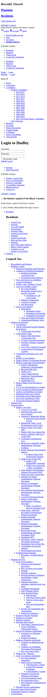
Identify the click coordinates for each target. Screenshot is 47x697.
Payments (10, 40)
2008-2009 (20, 105)
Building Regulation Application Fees (29, 274)
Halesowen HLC (28, 378)
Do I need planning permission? (28, 659)
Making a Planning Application (28, 640)
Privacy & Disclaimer (14, 181)
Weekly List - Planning (25, 653)
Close (3, 21)
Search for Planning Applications (29, 631)
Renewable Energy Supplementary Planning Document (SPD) (30, 532)
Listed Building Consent (35, 671)
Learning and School (19, 233)
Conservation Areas (24, 334)
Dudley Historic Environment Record (31, 360)
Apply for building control (26, 287)
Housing (14, 242)
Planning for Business (29, 613)
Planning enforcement (24, 622)
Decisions (10, 126)
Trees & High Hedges (29, 593)
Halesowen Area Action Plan (32, 474)
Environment (16, 229)
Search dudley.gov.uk (14, 35)
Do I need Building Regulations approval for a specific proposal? (31, 291)
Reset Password (12, 170)
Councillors (10, 85)
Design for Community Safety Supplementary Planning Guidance (33, 445)
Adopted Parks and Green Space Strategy (31, 413)
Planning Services (18, 560)
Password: (5, 154)
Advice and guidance (24, 307)
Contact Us (10, 189)
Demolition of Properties (35, 313)
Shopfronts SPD (27, 537)
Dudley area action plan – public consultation (35, 467)
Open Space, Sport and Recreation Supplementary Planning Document (31, 512)
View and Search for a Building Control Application (28, 281)
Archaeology (21, 325)
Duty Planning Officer (30, 591)
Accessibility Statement (15, 185)
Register (4, 74)
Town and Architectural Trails (28, 398)
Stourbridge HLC (28, 381)
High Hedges (31, 595)
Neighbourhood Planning (26, 553)
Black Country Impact (20, 247)
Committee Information (30, 589)
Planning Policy (17, 405)
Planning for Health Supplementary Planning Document (30, 479)
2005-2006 (20, 112)
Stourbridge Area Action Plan (32, 544)
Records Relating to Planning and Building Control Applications (32, 577)
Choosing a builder (28, 302)
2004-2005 (20, 114)
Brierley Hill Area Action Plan (33, 432)
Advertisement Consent (35, 665)
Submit (4, 161)
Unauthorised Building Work (32, 320)
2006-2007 (20, 110)
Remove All (11, 21)
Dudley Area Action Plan (31, 459)
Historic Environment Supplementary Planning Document (30, 485)
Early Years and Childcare (21, 245)
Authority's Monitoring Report (33, 416)
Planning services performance (28, 687)
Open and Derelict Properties (32, 318)
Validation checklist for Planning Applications (30, 675)
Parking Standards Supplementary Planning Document (30, 519)
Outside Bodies (12, 130)
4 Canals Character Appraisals (33, 340)
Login (12, 74)
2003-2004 (20, 117)
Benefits (14, 225)
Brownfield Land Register (21, 264)
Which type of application (31, 662)
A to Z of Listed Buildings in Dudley (30, 387)
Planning (14, 236)
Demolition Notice (33, 311)
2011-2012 (20, 99)
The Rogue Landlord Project (32, 624)
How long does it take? (30, 651)
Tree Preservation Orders (36, 598)
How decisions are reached (31, 568)
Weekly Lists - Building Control (28, 284)
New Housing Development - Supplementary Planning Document (32, 492)
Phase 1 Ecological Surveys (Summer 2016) (35, 507)
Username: (5, 149)
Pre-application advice (30, 680)
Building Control (17, 266)
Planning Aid (16, 403)
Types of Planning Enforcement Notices (29, 628)
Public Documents (13, 128)
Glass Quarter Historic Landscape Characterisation (32, 375)
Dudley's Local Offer (19, 251)
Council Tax (16, 222)
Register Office (17, 231)
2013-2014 (20, 94)
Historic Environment (19, 322)
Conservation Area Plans (31, 331)
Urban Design (16, 694)
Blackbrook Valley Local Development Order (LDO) (32, 424)
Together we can (17, 249)
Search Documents (13, 135)
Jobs (8, 37)
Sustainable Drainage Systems (23, 692)
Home (8, 83)
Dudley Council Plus (14, 178)
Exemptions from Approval (32, 278)
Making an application (30, 300)
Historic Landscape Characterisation (30, 363)
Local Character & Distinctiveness (29, 389)
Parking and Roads (18, 238)
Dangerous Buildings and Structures (30, 269)
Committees (10, 88)
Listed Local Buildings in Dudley (29, 392)
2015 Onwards (17, 121)
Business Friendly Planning (27, 615)
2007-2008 (20, 108)
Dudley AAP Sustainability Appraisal (35, 462)
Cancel (10, 161)
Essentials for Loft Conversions (33, 296)
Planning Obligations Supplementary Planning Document (30, 526)
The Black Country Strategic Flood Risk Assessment (32, 540)
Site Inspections (27, 304)
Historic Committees (19, 90)
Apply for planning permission (28, 656)
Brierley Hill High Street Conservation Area (30, 337)
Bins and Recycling (19, 240)
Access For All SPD (29, 410)
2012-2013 (20, 96)
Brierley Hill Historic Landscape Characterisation (32, 366)
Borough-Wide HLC (29, 369)
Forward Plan (11, 137)
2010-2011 (20, 101)
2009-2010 (20, 103)
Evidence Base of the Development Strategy (35, 455)
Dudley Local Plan (23, 407)
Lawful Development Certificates (34, 668)
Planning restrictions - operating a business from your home (33, 584)
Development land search (31, 551)
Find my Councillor (14, 183)
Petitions (24, 571)
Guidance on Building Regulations (29, 271)
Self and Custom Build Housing (23, 689)
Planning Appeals (23, 620)
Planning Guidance (28, 573)
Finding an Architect (24, 618)
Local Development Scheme (32, 497)
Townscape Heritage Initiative (28, 401)
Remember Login (10, 159)
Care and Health (17, 227)
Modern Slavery (12, 187)
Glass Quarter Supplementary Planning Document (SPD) (32, 471)
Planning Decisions (28, 638)
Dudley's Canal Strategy (25, 358)
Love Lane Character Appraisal (33, 347)
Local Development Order (31, 678)
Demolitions (26, 309)
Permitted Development (35, 316)
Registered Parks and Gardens (28, 394)
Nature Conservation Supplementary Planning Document (30, 501)
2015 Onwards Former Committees (30, 119)
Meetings (9, 123)
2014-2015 (20, 92)
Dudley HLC (26, 372)
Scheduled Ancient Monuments (28, 396)
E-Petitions (10, 132)
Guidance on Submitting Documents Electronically (31, 648)
